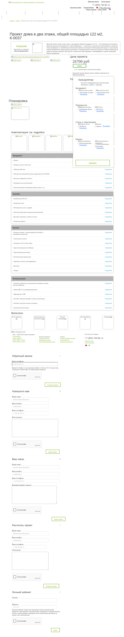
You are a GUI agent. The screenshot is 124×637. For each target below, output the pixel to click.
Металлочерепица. (85, 143)
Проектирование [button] (34, 13)
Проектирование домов (67, 338)
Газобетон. (82, 126)
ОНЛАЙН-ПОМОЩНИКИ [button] (68, 13)
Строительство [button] (50, 13)
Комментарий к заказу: (22, 485)
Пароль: (15, 604)
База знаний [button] (86, 13)
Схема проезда (89, 343)
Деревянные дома (45, 340)
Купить (79, 66)
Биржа (18, 21)
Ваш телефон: (18, 361)
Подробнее (83, 94)
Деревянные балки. (85, 109)
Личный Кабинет (89, 7)
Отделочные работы (66, 342)
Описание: (16, 550)
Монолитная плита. (103, 92)
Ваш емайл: (17, 404)
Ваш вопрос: (17, 417)
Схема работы (17, 338)
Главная (12, 21)
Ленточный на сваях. (87, 92)
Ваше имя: (16, 397)
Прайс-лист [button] (108, 13)
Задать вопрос (105, 1)
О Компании (16, 336)
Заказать (92, 163)
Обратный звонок (93, 1)
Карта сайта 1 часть (19, 340)
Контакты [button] (7, 17)
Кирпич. (99, 126)
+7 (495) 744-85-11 (101, 5)
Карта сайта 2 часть (19, 341)
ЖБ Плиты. (99, 109)
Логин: (15, 598)
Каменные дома (44, 338)
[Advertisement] (62, 27)
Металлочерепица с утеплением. (102, 145)
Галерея (97, 13)
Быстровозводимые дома (47, 342)
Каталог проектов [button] (16, 13)
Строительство (64, 340)
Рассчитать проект (75, 7)
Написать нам (89, 341)
